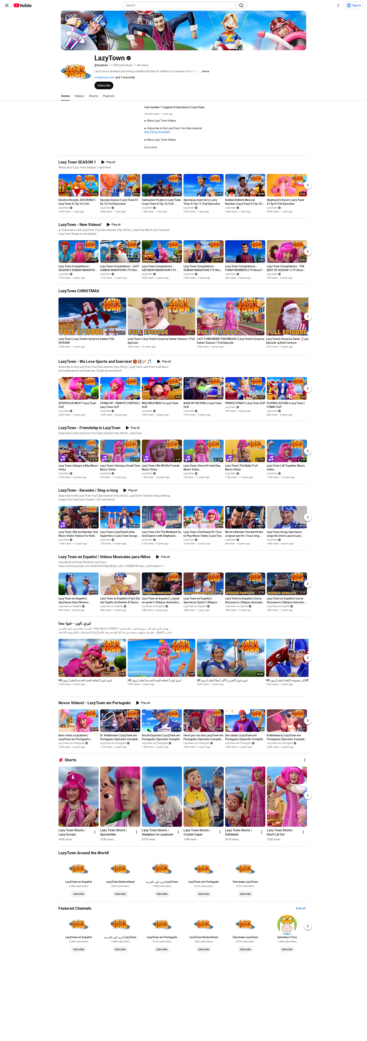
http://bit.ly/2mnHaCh (157, 132)
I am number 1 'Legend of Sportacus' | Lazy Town (174, 107)
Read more (150, 147)
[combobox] (180, 5)
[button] (150, 147)
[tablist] (183, 96)
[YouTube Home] (22, 5)
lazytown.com (106, 77)
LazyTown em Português (71, 743)
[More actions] (305, 760)
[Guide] (7, 5)
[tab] (65, 96)
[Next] (308, 185)
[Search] (241, 5)
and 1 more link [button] (125, 77)
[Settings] (338, 5)
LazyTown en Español (69, 606)
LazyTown (63, 207)
